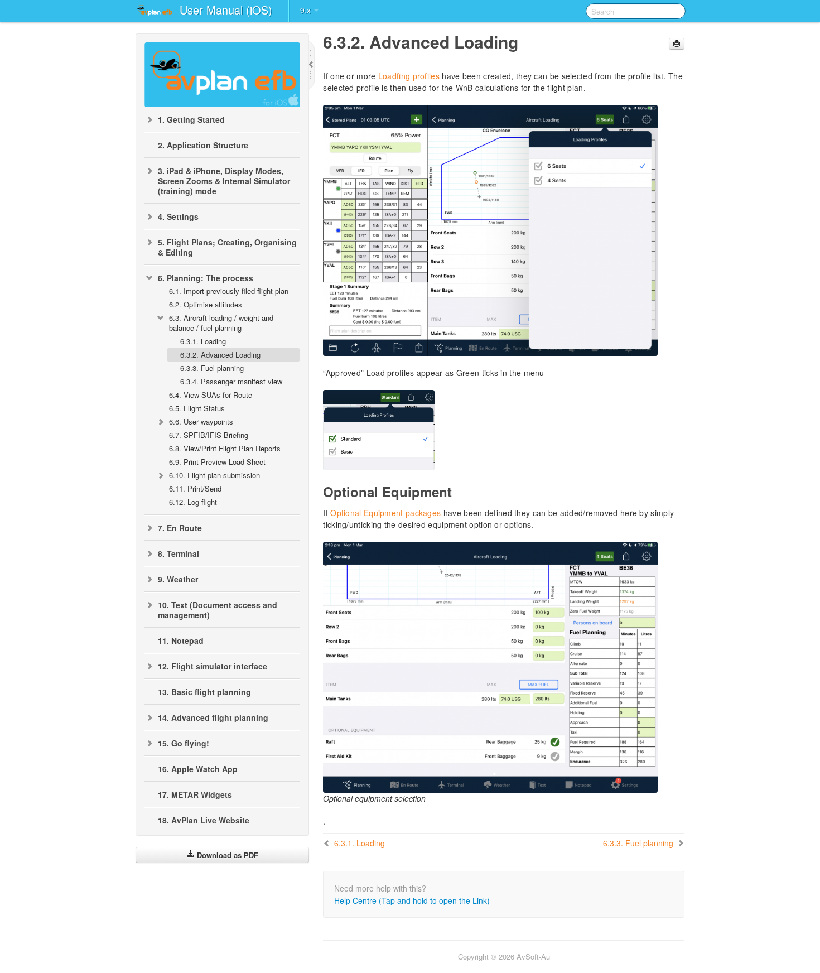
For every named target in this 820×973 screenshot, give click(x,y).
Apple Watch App (198, 768)
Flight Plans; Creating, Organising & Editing (227, 247)
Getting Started (191, 119)
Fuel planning (212, 368)
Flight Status (197, 408)
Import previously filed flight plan (228, 291)
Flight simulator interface (212, 666)
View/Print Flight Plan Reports (225, 448)
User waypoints (201, 421)
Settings (178, 216)
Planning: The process (205, 277)
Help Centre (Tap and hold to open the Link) (412, 900)
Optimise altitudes (205, 304)
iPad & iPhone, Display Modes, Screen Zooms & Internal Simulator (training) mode (224, 180)
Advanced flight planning (213, 717)
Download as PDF (226, 855)
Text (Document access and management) (217, 609)
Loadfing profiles (409, 75)
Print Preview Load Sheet (217, 461)
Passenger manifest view (231, 381)
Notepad (181, 640)
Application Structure (203, 145)
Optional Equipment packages (385, 512)
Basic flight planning (204, 691)
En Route (180, 527)
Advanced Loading (220, 354)
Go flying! (183, 743)
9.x (306, 10)
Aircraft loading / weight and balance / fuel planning (221, 322)
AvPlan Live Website (203, 820)
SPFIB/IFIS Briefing (208, 435)
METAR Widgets (195, 794)
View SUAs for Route (210, 394)
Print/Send (195, 488)
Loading (203, 341)
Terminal (178, 553)
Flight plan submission (214, 475)
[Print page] (676, 44)
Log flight (193, 502)
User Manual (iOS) (226, 10)
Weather (178, 579)
